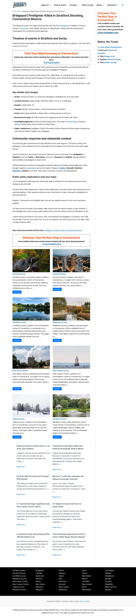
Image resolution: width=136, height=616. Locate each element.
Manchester (86, 576)
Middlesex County (60, 322)
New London (64, 587)
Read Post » (21, 467)
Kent (60, 579)
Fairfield (39, 573)
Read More (17, 292)
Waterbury (16, 171)
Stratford (24, 28)
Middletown (109, 576)
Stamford (39, 587)
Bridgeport (65, 26)
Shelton (17, 124)
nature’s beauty (114, 59)
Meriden (108, 579)
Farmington (109, 570)
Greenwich (40, 576)
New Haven (73, 122)
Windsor (108, 590)
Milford (84, 579)
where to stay (110, 62)
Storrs (84, 587)
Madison (108, 573)
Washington (86, 590)
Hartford (62, 168)
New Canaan (87, 584)
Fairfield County (18, 274)
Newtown (62, 581)
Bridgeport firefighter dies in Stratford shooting (63, 230)
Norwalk (62, 584)
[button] (50, 5)
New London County (61, 371)
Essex (84, 570)
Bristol (61, 570)
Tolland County (18, 419)
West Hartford (110, 587)
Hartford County (59, 274)
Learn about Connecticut (110, 47)
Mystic (38, 581)
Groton (84, 573)
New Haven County (20, 371)
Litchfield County (19, 322)
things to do (109, 56)
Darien (61, 576)
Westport (39, 590)
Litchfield (85, 581)
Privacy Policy (84, 601)
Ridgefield (109, 584)
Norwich (108, 581)
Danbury (62, 573)
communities (32, 168)
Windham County (60, 419)
